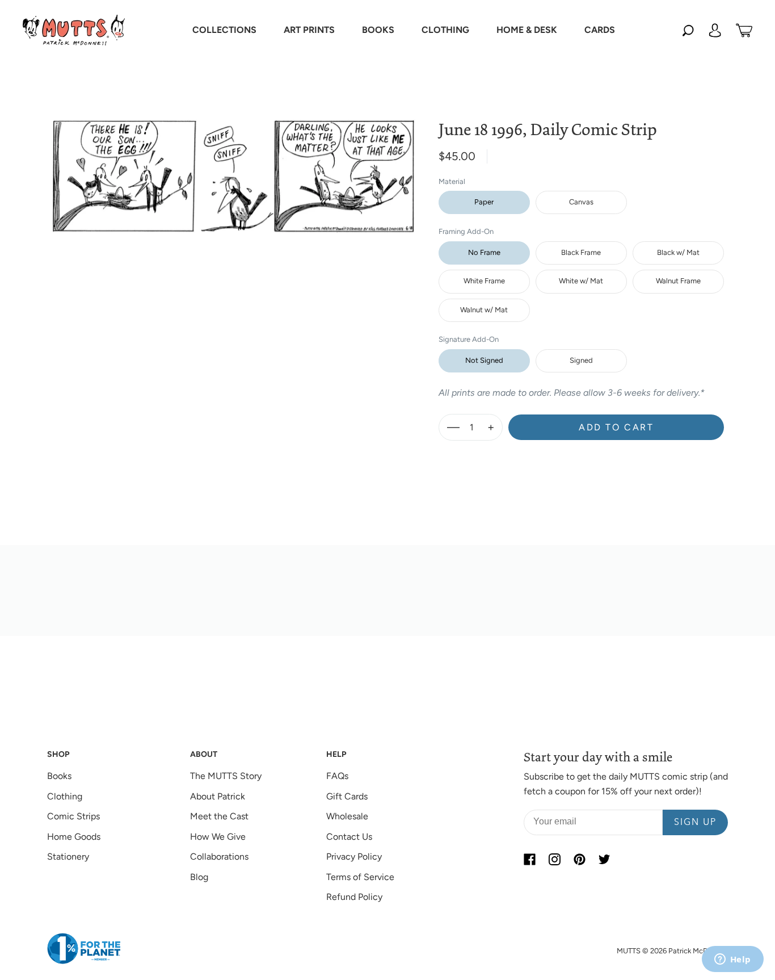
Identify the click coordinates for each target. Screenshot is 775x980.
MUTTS (629, 951)
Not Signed (484, 360)
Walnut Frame (678, 281)
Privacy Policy (354, 856)
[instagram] (554, 859)
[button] (224, 30)
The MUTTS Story (226, 775)
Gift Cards (347, 796)
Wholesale (347, 816)
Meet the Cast (219, 816)
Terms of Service (360, 877)
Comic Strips (73, 816)
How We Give (218, 836)
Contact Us (349, 836)
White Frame (484, 281)
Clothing (64, 796)
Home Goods (73, 836)
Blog (199, 877)
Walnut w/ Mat (484, 309)
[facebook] (529, 859)
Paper (484, 202)
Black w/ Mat (678, 252)
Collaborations (219, 856)
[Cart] (744, 30)
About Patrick (217, 796)
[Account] (715, 30)
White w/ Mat (581, 281)
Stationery (68, 856)
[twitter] (604, 859)
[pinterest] (579, 859)
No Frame (484, 252)
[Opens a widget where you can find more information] (732, 960)
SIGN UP (695, 822)
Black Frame (581, 252)
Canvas (581, 202)
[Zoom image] (233, 167)
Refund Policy (354, 896)
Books (59, 775)
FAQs (337, 775)
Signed (581, 360)
